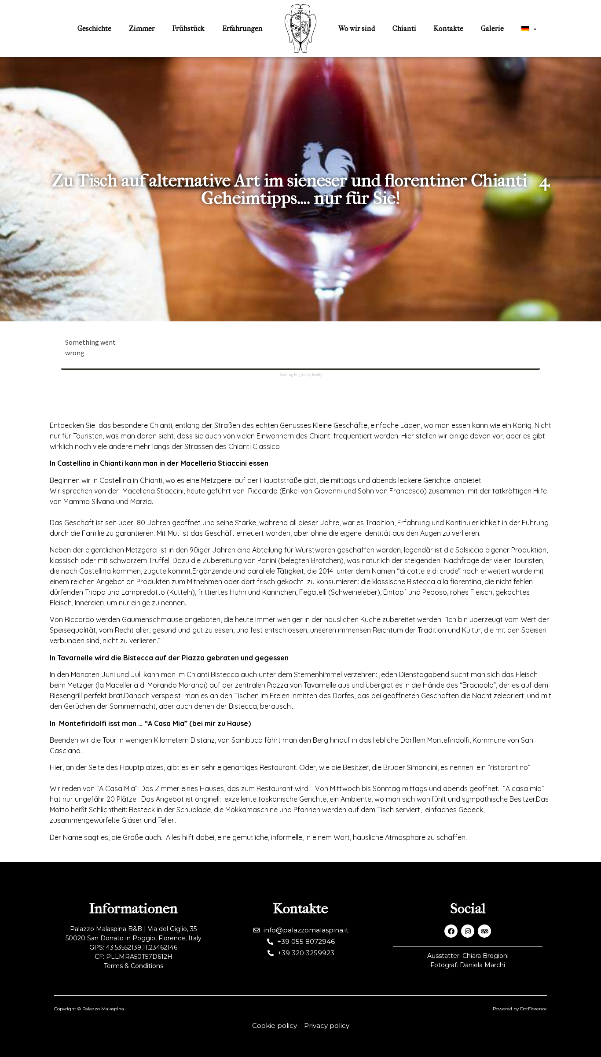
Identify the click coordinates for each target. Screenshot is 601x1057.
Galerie (492, 28)
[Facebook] (451, 931)
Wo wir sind (356, 28)
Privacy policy (326, 1025)
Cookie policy (274, 1025)
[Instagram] (467, 931)
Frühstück (188, 28)
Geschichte (94, 28)
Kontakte (448, 28)
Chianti (404, 28)
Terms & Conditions (133, 966)
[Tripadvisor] (484, 931)
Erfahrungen (242, 28)
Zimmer (142, 28)
